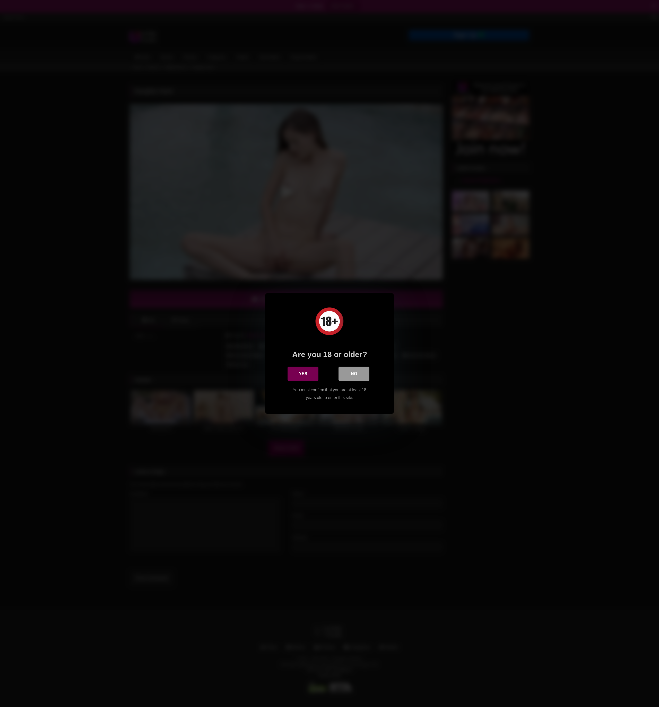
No (354, 373)
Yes (303, 373)
